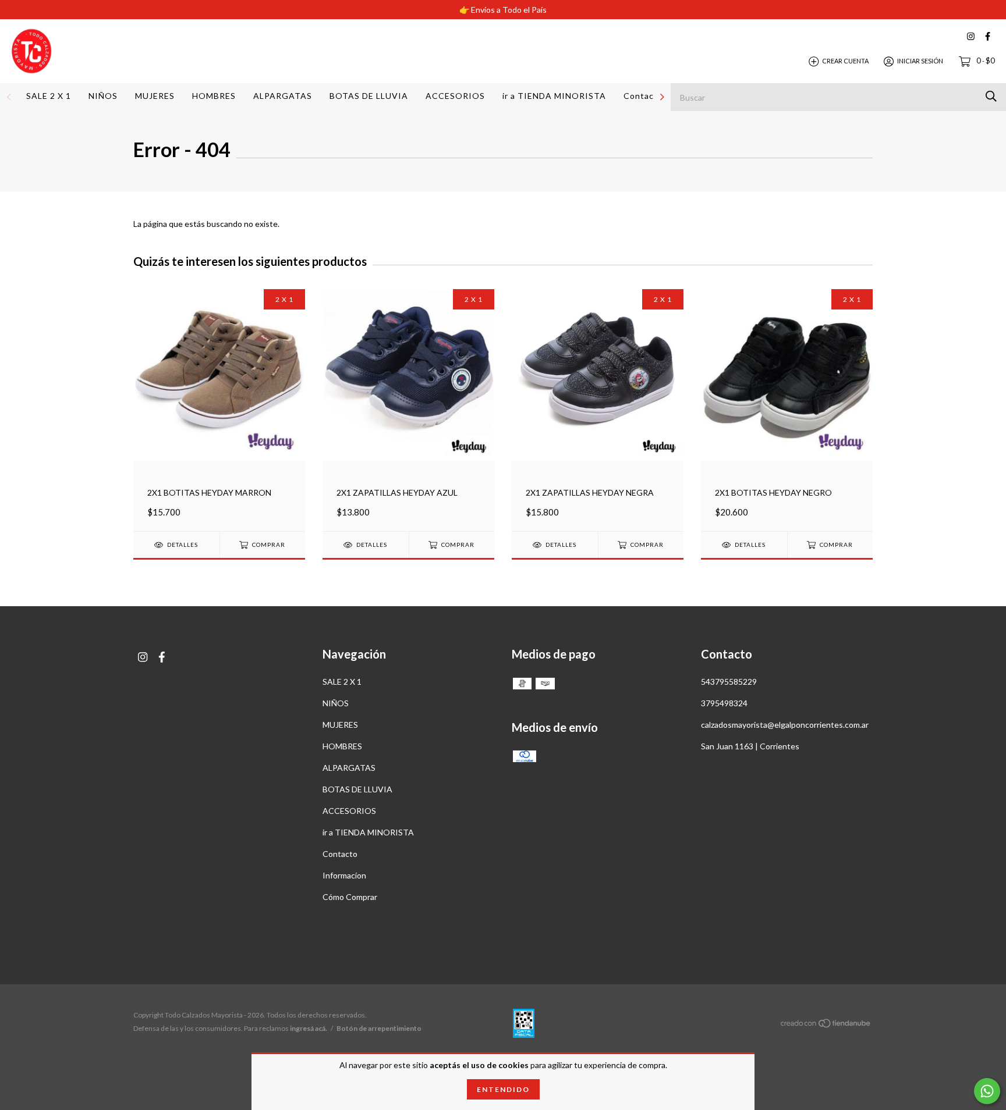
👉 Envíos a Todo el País (503, 10)
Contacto (643, 96)
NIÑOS (103, 96)
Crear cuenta (845, 61)
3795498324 (724, 703)
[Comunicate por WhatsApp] (987, 1091)
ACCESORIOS (455, 96)
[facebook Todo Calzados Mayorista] (987, 36)
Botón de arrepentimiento (378, 1028)
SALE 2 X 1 (48, 96)
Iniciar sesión (920, 61)
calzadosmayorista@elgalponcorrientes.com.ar (785, 725)
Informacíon (344, 875)
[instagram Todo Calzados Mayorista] (970, 36)
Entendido (503, 1089)
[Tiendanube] (826, 1025)
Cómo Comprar (350, 897)
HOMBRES (214, 96)
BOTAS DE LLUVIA (369, 96)
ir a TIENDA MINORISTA (554, 96)
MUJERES (155, 96)
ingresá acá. (308, 1028)
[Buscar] (991, 96)
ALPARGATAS (282, 96)
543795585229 (729, 681)
